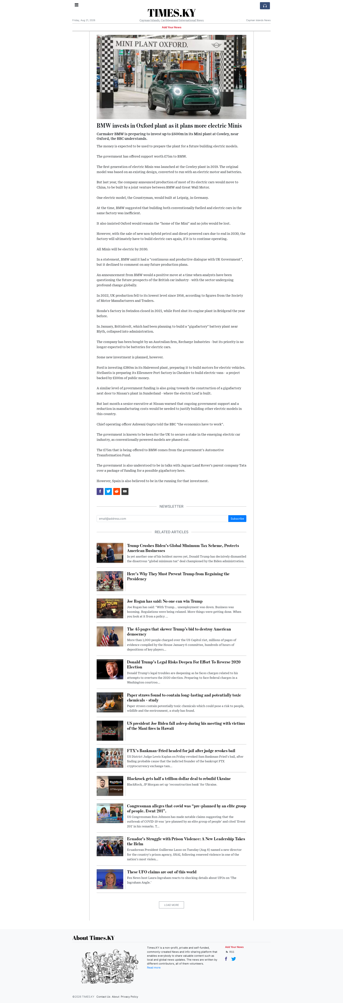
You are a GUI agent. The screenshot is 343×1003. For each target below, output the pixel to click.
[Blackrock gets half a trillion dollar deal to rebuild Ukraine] (110, 785)
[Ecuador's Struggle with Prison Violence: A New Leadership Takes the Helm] (110, 846)
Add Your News (171, 27)
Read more (154, 967)
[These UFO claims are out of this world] (110, 879)
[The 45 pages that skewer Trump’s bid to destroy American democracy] (110, 636)
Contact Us (103, 996)
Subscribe (237, 518)
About (115, 996)
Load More (171, 904)
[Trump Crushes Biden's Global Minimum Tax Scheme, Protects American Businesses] (110, 552)
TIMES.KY (171, 12)
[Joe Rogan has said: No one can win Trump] (110, 608)
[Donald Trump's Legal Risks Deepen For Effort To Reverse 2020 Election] (110, 669)
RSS (231, 951)
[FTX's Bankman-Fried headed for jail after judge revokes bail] (110, 757)
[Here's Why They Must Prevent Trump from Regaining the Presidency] (110, 581)
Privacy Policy (129, 996)
